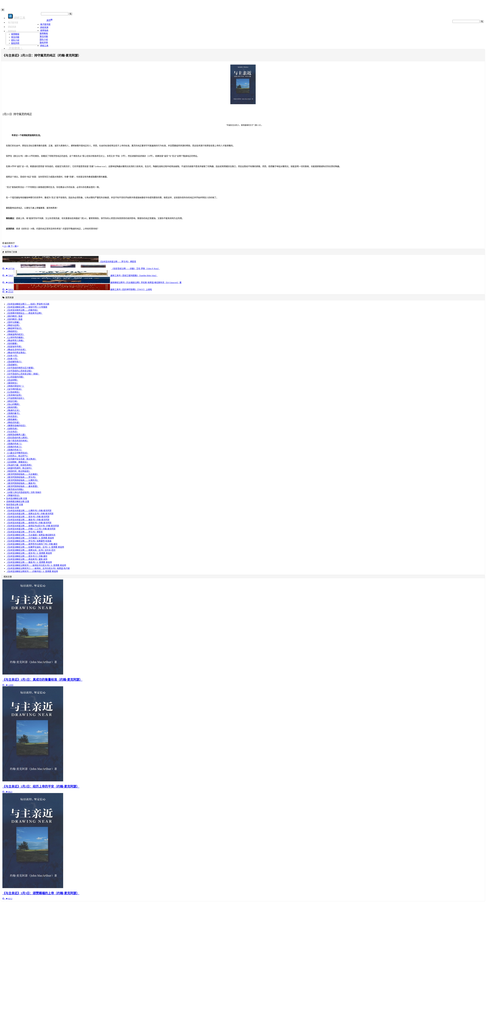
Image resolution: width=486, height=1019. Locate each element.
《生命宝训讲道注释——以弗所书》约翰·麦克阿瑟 (28, 511)
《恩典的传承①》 (14, 444)
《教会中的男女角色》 (16, 353)
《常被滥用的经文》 (15, 334)
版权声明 (15, 43)
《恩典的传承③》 (14, 450)
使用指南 (12, 31)
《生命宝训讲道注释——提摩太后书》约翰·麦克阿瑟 (29, 514)
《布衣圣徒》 (12, 416)
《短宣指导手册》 (14, 346)
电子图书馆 (13, 22)
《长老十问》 (12, 356)
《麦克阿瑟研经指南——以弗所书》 (22, 480)
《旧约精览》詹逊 (14, 319)
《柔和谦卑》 (12, 419)
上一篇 (7, 246)
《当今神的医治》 (14, 389)
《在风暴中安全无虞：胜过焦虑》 (21, 459)
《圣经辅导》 (12, 365)
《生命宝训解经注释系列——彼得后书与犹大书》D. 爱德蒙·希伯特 (36, 565)
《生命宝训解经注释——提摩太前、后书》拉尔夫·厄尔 (30, 550)
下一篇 (14, 246)
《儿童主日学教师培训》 (17, 453)
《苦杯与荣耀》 (13, 322)
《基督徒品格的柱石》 (16, 425)
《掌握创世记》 (13, 495)
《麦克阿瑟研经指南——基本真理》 (22, 486)
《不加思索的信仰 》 (15, 398)
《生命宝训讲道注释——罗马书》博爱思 (24, 532)
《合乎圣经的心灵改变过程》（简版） (23, 374)
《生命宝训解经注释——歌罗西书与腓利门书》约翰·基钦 (31, 544)
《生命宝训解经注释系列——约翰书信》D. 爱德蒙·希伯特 (32, 571)
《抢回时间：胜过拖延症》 (18, 471)
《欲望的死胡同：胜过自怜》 (19, 468)
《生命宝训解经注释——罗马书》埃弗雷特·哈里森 (28, 541)
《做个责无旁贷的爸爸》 (17, 441)
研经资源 (12, 27)
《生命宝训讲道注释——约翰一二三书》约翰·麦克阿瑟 (30, 529)
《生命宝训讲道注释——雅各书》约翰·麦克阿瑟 (27, 520)
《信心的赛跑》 (13, 404)
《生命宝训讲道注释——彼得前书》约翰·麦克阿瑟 (28, 523)
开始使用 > (15, 48)
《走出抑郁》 (12, 380)
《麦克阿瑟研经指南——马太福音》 (22, 474)
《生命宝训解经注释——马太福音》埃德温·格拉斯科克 (30, 535)
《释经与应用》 (13, 325)
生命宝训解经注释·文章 (16, 498)
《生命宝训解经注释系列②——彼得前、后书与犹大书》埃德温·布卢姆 (38, 568)
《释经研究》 (12, 331)
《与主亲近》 (12, 432)
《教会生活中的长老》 (16, 350)
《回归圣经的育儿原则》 (17, 438)
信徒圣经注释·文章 (14, 504)
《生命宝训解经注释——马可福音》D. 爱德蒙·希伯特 (30, 538)
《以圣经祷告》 (13, 392)
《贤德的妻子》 (13, 413)
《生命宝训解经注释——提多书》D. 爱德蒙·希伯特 (29, 553)
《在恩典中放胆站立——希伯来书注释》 (24, 313)
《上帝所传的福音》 (15, 337)
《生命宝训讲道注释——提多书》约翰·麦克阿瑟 (27, 517)
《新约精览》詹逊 (14, 316)
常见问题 (15, 37)
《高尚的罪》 (12, 407)
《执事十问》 (12, 359)
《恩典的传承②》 (14, 447)
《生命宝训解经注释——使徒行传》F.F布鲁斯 (26, 307)
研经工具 (44, 46)
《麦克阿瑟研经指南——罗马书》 (21, 477)
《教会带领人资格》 (15, 340)
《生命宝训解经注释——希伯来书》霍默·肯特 (26, 559)
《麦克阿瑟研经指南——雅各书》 (21, 483)
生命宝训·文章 (12, 508)
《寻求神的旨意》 (14, 395)
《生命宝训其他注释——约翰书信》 (22, 310)
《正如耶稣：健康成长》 (17, 462)
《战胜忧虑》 (12, 429)
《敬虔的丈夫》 (13, 410)
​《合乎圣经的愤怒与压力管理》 (20, 368)
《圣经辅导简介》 (14, 362)
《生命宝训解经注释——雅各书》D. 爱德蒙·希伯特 (29, 562)
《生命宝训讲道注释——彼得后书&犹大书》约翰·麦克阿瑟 (32, 526)
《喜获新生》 (12, 383)
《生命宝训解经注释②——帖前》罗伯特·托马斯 (27, 304)
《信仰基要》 (12, 343)
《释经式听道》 (13, 422)
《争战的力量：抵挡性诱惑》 (19, 465)
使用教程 (15, 34)
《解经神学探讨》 (14, 328)
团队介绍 (15, 40)
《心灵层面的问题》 (15, 377)
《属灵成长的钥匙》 (15, 489)
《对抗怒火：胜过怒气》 (17, 456)
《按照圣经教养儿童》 (16, 435)
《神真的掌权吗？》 (15, 386)
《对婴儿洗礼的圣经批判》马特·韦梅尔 (23, 492)
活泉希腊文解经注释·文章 (17, 501)
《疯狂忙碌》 (12, 401)
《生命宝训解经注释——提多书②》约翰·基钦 (26, 556)
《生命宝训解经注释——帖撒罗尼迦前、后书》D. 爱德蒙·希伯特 (35, 547)
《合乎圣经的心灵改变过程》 (19, 371)
